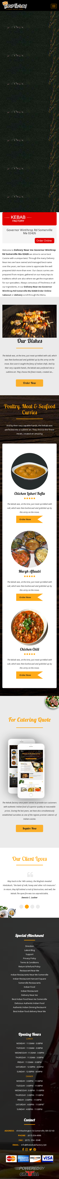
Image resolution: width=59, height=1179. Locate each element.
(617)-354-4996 (34, 1135)
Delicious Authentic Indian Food (29, 1003)
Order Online (44, 240)
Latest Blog (29, 950)
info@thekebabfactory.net (33, 1144)
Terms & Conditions (29, 962)
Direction (29, 946)
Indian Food (29, 986)
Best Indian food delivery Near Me (29, 1011)
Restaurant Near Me (29, 970)
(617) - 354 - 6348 (32, 1140)
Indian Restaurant (29, 991)
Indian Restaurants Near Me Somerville (29, 974)
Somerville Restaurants (29, 982)
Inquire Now (29, 828)
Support (29, 954)
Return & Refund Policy (29, 966)
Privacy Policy (29, 958)
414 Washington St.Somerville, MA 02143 (35, 1130)
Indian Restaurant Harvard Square (29, 978)
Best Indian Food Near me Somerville (29, 999)
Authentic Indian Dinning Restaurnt (29, 1007)
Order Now (29, 383)
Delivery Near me (29, 995)
